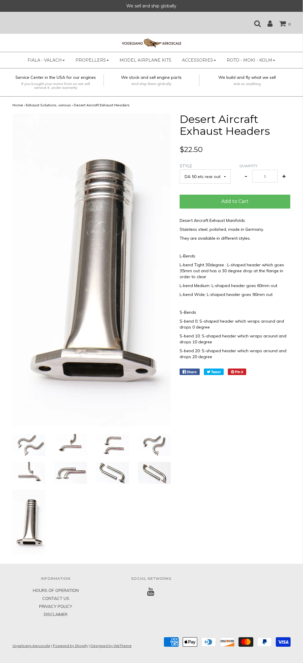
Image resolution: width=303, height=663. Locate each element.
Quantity (248, 166)
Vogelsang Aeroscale (31, 645)
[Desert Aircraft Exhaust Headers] (28, 444)
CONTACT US (55, 598)
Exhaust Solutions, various (48, 105)
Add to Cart (235, 201)
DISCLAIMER (55, 614)
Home (17, 105)
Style (186, 166)
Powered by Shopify (70, 645)
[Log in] (267, 23)
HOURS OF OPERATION (56, 590)
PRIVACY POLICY (55, 606)
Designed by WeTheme (111, 645)
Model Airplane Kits (145, 60)
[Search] (254, 23)
